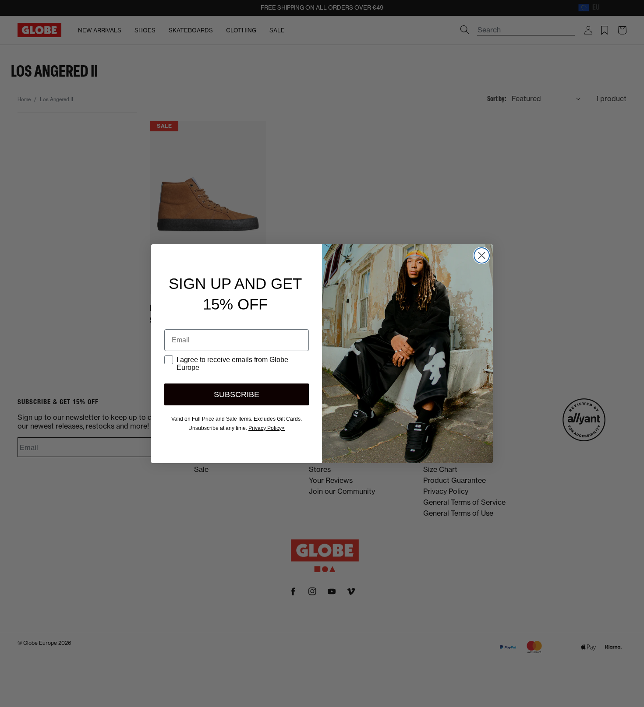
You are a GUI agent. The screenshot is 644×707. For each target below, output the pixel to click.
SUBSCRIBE (236, 394)
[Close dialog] (481, 255)
